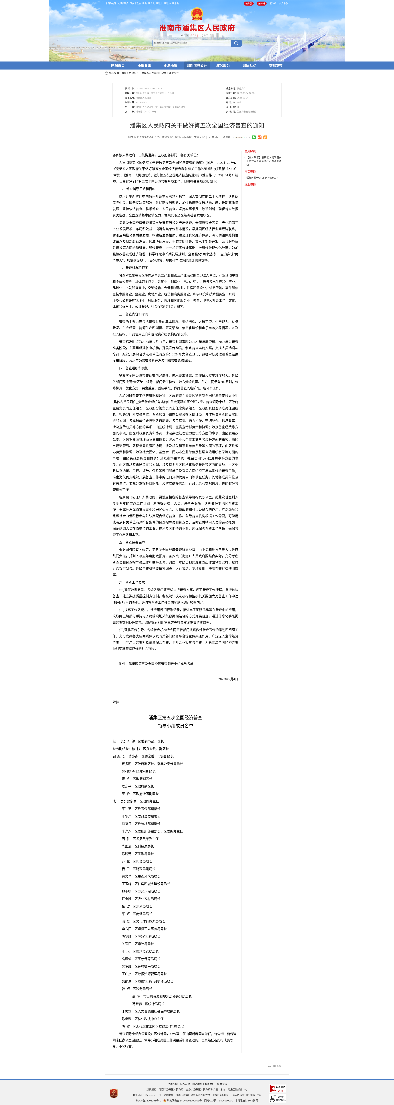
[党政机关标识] (114, 1093)
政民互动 (249, 65)
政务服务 (223, 65)
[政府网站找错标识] (277, 1088)
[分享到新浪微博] (259, 137)
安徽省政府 (123, 3)
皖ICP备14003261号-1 (148, 1100)
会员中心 (283, 3)
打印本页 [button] (276, 1066)
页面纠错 (222, 1084)
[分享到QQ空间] (265, 137)
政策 (163, 73)
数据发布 (276, 65)
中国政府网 (110, 3)
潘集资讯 (144, 65)
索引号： (130, 88)
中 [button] (213, 137)
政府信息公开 (197, 65)
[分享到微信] (254, 137)
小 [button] (216, 137)
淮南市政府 (135, 3)
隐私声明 (185, 1084)
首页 (124, 73)
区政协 (167, 3)
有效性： (231, 102)
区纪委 (175, 3)
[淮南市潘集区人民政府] (197, 21)
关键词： (231, 111)
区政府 (159, 3)
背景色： (228, 137)
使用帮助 (173, 1084)
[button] (249, 4)
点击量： (231, 107)
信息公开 (134, 73)
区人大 (151, 3)
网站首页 (118, 65)
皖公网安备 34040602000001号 (184, 1100)
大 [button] (209, 137)
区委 (144, 3)
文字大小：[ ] (206, 137)
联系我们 (210, 1084)
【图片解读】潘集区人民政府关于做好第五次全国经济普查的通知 (263, 161)
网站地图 (197, 1084)
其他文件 (174, 73)
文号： (130, 111)
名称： (130, 107)
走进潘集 (170, 65)
